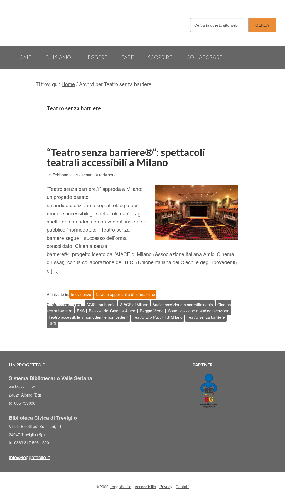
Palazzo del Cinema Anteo (112, 310)
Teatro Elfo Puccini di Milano (158, 317)
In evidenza (81, 294)
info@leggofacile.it (29, 457)
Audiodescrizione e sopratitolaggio (183, 304)
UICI (52, 323)
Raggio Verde (152, 310)
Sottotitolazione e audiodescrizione (198, 310)
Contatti (182, 486)
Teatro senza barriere (206, 317)
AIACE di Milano (134, 304)
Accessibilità (145, 486)
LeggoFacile (50, 23)
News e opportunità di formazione (125, 294)
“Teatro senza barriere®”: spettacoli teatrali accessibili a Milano (126, 157)
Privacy (165, 486)
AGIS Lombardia (101, 304)
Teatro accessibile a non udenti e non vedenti (88, 317)
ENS (81, 310)
